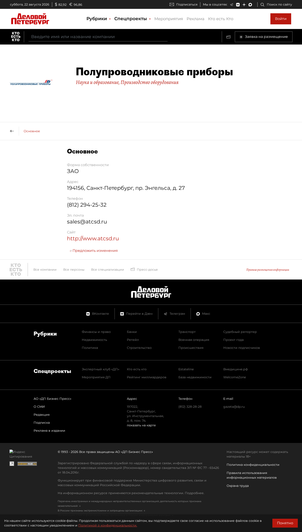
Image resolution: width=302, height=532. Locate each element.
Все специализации (107, 270)
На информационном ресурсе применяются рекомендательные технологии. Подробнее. (131, 493)
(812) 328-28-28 (190, 407)
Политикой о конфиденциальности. (107, 525)
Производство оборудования (149, 82)
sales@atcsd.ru (87, 221)
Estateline (186, 369)
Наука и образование (97, 82)
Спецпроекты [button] (131, 18)
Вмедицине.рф (235, 369)
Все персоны (73, 270)
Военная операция (193, 340)
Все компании (45, 270)
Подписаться (186, 4)
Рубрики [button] (97, 18)
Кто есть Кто (220, 18)
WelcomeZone (234, 377)
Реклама (196, 18)
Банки (132, 332)
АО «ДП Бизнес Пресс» (52, 399)
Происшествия (190, 348)
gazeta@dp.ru (234, 407)
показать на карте (141, 425)
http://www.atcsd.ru (93, 238)
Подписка (42, 423)
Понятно (285, 523)
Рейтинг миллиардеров (146, 377)
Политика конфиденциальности (253, 465)
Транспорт (187, 332)
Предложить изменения (95, 251)
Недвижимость (94, 340)
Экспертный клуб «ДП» (100, 369)
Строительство (139, 348)
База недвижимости (195, 377)
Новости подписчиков (241, 348)
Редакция (42, 415)
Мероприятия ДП (96, 377)
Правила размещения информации (267, 270)
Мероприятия (168, 18)
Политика (90, 348)
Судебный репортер (240, 332)
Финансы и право (96, 332)
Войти (281, 19)
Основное (32, 131)
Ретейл (133, 340)
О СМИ (39, 407)
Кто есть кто (137, 369)
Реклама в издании (49, 431)
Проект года (233, 340)
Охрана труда (238, 486)
